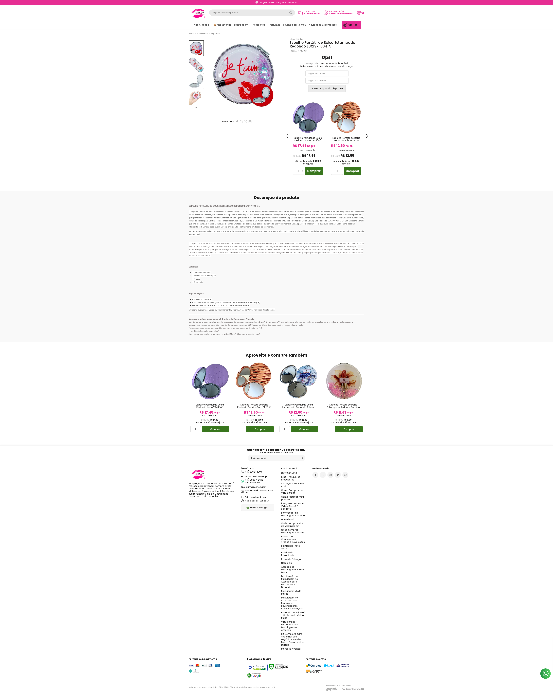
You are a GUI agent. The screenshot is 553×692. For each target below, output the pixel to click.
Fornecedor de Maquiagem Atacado (293, 514)
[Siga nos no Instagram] (330, 475)
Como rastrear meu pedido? (292, 498)
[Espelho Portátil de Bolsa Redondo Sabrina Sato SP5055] (346, 138)
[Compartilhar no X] (245, 121)
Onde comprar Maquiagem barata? (292, 531)
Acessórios (202, 33)
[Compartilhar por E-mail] (250, 121)
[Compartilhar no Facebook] (237, 121)
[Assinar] (302, 458)
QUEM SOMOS (289, 473)
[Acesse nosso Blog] (345, 475)
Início (191, 33)
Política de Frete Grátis (290, 547)
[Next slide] (196, 107)
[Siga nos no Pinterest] (338, 475)
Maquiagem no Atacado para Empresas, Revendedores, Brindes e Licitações (292, 603)
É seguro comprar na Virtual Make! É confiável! (293, 506)
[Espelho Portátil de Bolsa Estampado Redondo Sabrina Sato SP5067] (299, 397)
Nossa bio (286, 563)
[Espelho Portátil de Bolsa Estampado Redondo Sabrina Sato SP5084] (343, 397)
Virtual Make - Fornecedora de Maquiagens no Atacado (290, 626)
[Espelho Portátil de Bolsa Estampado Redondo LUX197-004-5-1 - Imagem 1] (196, 48)
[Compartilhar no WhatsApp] (241, 121)
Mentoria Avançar (291, 648)
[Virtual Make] (197, 12)
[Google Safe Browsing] (254, 675)
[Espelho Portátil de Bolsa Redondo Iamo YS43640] (308, 138)
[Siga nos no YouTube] (323, 475)
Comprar (314, 171)
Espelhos (215, 33)
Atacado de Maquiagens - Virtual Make (292, 569)
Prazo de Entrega (291, 559)
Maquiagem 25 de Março (291, 592)
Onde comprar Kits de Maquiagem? (292, 525)
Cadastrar (346, 14)
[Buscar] (291, 12)
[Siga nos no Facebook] (315, 475)
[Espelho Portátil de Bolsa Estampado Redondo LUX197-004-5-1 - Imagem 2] (196, 64)
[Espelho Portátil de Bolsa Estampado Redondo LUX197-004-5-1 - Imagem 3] (196, 81)
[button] (196, 48)
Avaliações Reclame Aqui (292, 485)
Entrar (332, 14)
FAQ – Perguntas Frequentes (290, 478)
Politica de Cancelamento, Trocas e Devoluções (293, 539)
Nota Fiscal (287, 519)
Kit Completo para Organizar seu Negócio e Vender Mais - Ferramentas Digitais (292, 639)
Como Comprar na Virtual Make (292, 492)
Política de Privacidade (287, 554)
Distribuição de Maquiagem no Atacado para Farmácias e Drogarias (289, 582)
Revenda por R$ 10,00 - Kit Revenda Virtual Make (293, 615)
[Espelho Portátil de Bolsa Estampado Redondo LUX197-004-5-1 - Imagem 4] (196, 97)
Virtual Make (296, 39)
